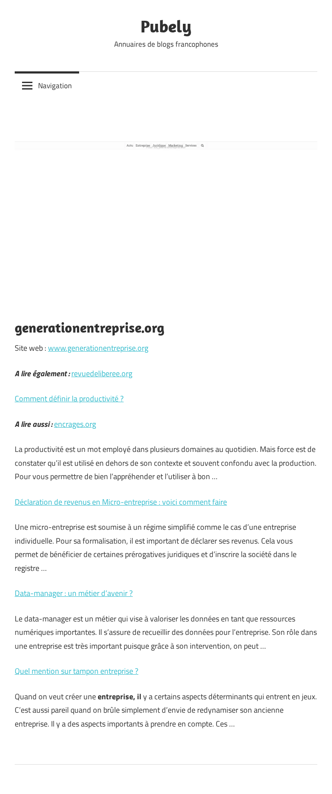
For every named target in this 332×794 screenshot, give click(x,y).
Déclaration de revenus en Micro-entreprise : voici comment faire (121, 502)
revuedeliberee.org (101, 373)
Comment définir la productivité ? (69, 398)
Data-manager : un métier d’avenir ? (74, 593)
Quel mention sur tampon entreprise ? (76, 671)
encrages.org (75, 424)
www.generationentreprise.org (98, 348)
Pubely (166, 26)
